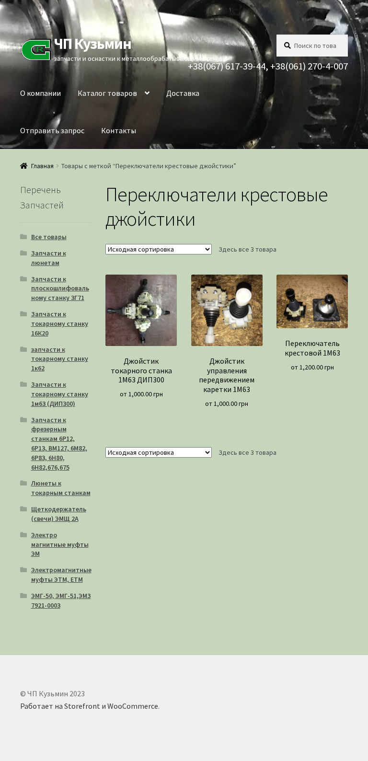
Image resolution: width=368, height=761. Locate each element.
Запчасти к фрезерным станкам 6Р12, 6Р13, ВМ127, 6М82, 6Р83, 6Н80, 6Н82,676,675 (59, 443)
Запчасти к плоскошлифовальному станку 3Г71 (60, 288)
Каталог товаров (107, 93)
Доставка (182, 93)
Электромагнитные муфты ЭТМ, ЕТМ (61, 574)
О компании (40, 93)
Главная (42, 165)
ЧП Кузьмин (92, 43)
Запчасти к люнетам (48, 258)
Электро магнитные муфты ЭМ (60, 544)
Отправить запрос (52, 130)
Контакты (118, 130)
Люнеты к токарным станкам (61, 488)
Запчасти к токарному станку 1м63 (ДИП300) (59, 394)
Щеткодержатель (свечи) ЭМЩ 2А (58, 514)
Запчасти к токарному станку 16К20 (59, 323)
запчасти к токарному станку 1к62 (59, 359)
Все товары (49, 236)
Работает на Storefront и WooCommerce (89, 706)
